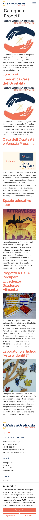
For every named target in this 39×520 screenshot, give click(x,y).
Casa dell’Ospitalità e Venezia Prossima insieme (19, 143)
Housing (6, 465)
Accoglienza (7, 463)
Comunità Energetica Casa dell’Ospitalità (16, 79)
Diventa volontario (10, 481)
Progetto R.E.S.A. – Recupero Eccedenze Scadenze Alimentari (18, 281)
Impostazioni (10, 516)
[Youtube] (9, 432)
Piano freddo (8, 468)
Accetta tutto (19, 510)
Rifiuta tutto (28, 516)
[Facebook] (4, 432)
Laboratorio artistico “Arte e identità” (19, 353)
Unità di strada (8, 470)
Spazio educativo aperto (17, 202)
